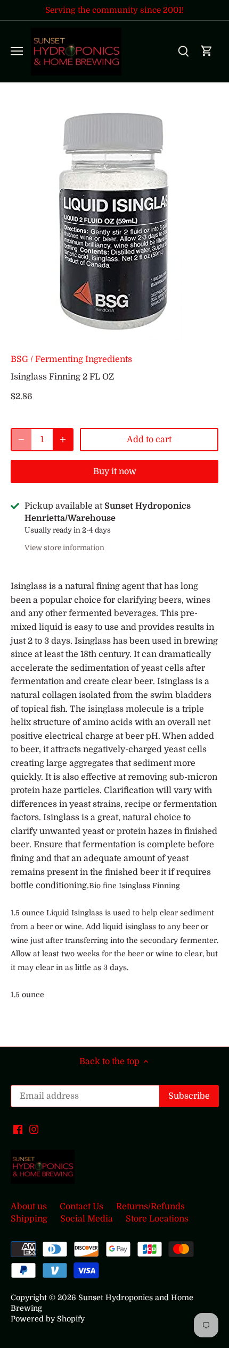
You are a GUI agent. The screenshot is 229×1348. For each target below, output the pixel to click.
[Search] (183, 51)
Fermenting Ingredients (83, 359)
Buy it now (114, 471)
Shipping (29, 1219)
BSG (19, 359)
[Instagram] (33, 1129)
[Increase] (63, 439)
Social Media (86, 1219)
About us (29, 1206)
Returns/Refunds (150, 1206)
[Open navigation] (17, 51)
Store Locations (157, 1219)
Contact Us (81, 1206)
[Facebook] (17, 1129)
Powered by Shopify (48, 1319)
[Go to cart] (206, 51)
